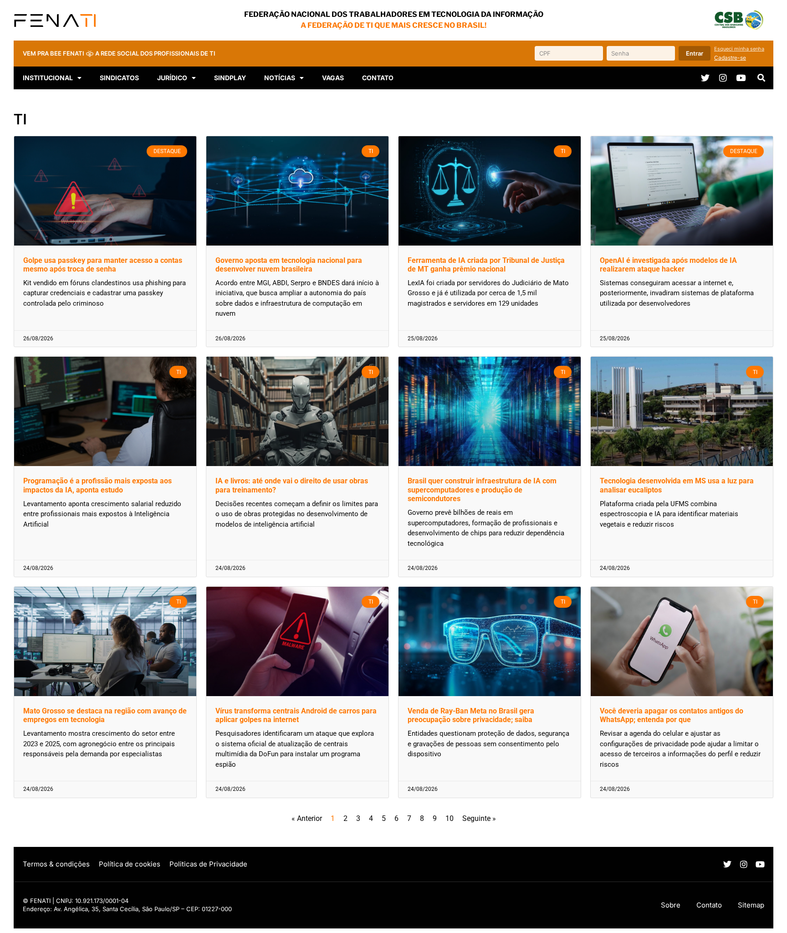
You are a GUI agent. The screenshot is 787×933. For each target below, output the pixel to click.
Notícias (279, 78)
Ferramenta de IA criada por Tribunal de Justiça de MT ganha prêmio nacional (486, 264)
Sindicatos (119, 78)
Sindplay (230, 78)
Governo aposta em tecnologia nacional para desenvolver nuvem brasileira (288, 264)
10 (449, 818)
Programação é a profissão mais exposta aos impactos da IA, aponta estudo (97, 485)
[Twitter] (705, 77)
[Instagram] (723, 77)
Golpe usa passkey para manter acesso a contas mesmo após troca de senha (102, 264)
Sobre (670, 905)
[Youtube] (740, 77)
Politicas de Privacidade (208, 864)
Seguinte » (479, 818)
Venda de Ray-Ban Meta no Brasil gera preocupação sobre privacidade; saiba (471, 715)
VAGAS (333, 78)
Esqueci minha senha (739, 49)
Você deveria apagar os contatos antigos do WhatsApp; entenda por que (671, 715)
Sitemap (751, 905)
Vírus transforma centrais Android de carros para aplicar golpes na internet (296, 715)
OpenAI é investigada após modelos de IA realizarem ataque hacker (668, 264)
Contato (378, 78)
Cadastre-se (730, 57)
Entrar (694, 53)
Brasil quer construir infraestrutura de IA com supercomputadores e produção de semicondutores (482, 489)
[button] (761, 78)
